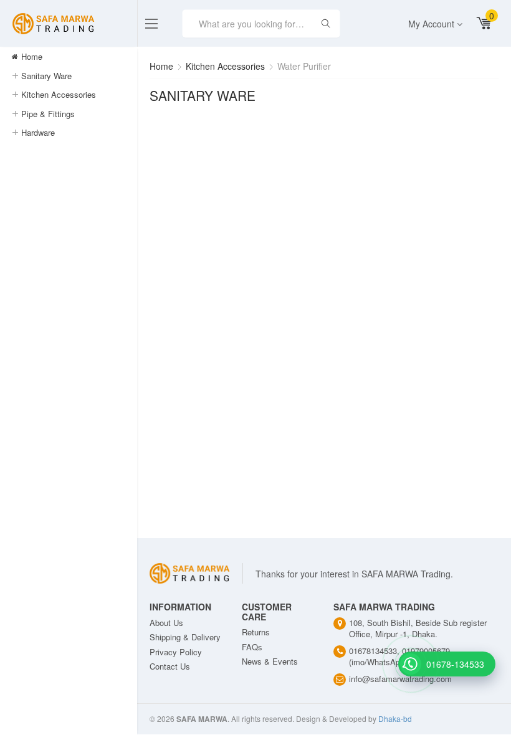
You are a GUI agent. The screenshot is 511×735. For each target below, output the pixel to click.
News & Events (270, 661)
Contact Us (170, 666)
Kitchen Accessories (58, 94)
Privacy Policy (176, 652)
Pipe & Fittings (48, 114)
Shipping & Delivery (185, 637)
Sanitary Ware (46, 76)
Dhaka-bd (395, 718)
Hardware (38, 132)
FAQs (252, 647)
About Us (166, 622)
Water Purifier (304, 66)
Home (30, 56)
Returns (256, 632)
